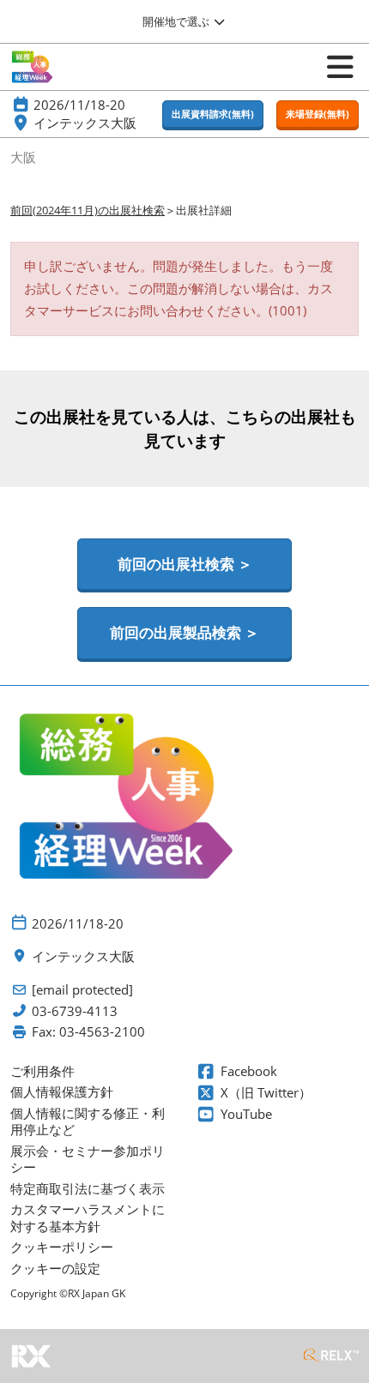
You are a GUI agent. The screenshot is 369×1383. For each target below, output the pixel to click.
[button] (212, 114)
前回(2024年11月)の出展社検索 (87, 210)
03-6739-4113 (75, 1011)
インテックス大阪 (84, 122)
